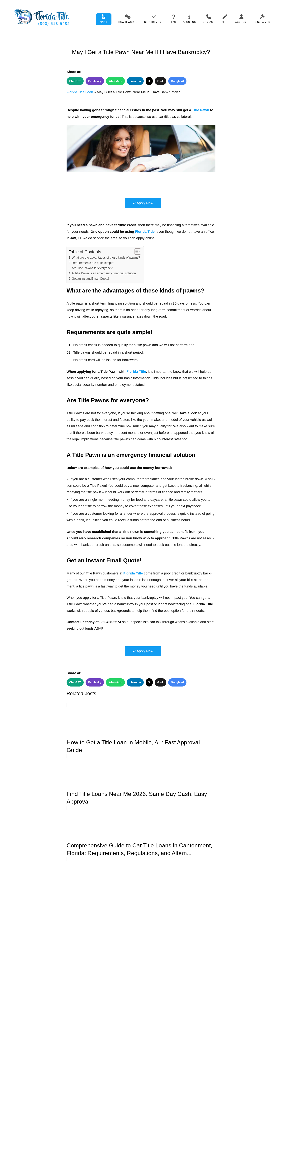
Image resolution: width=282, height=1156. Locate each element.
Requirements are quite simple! (93, 263)
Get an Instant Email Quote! (90, 278)
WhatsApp (115, 81)
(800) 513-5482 (54, 23)
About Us (189, 22)
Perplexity (94, 81)
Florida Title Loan (80, 92)
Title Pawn (200, 110)
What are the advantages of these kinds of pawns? (106, 257)
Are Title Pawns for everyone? (92, 268)
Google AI (177, 81)
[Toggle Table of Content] (135, 251)
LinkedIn (135, 81)
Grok (160, 81)
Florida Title (145, 231)
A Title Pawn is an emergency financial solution (104, 273)
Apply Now (144, 203)
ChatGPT (75, 81)
